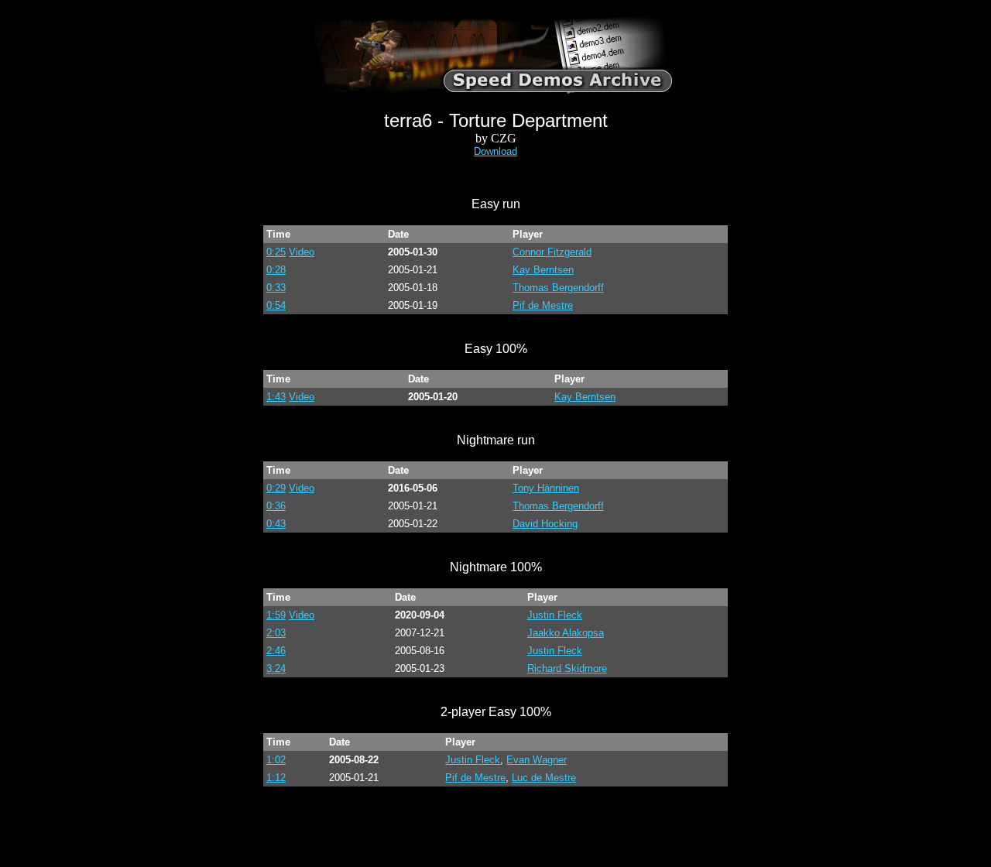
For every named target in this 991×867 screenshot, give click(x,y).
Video (301, 252)
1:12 (276, 777)
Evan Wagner (536, 760)
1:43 (276, 397)
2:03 (276, 633)
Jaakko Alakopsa (565, 633)
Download (495, 151)
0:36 (276, 506)
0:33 (276, 287)
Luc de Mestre (544, 777)
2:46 (276, 650)
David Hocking (545, 523)
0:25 (276, 252)
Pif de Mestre (543, 305)
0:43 (276, 523)
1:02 (276, 760)
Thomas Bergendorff (558, 287)
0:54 (276, 305)
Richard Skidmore (567, 668)
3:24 (276, 668)
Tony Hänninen (546, 488)
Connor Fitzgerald (552, 252)
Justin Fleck (554, 615)
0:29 (276, 488)
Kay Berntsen (543, 270)
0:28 (276, 270)
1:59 (276, 615)
